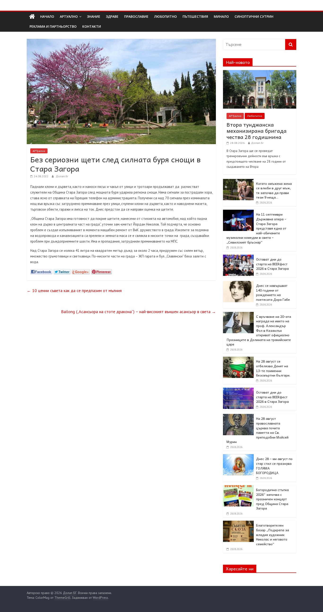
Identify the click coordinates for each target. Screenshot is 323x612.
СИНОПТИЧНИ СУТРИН (254, 16)
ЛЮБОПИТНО (165, 16)
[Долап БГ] (32, 17)
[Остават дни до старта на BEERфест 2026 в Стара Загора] (238, 257)
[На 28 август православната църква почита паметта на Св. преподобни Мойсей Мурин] (238, 416)
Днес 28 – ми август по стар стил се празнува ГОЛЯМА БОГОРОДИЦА (274, 465)
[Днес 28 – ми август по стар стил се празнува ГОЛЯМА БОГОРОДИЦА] (238, 457)
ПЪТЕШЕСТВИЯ (195, 16)
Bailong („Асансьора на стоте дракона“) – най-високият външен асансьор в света (138, 311)
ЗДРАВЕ (112, 16)
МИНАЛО (221, 16)
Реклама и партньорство (53, 26)
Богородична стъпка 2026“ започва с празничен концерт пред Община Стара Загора (272, 499)
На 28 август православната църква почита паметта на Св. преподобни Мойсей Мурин (257, 430)
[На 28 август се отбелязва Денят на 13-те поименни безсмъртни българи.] (238, 359)
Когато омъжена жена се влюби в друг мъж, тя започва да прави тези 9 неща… (274, 190)
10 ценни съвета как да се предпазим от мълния (74, 290)
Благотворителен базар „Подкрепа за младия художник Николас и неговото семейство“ (272, 534)
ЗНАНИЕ (93, 16)
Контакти (91, 26)
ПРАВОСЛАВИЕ (136, 16)
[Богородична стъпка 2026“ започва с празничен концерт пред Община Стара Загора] (238, 488)
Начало (47, 16)
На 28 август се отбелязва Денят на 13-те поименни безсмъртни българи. (273, 368)
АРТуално (69, 16)
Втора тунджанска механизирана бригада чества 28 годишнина (257, 130)
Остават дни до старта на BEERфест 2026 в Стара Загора (272, 264)
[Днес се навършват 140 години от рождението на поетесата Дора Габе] (238, 283)
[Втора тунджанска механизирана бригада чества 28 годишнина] (259, 73)
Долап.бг (62, 176)
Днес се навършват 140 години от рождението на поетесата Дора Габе (273, 292)
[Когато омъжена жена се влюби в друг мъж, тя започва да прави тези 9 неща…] (238, 181)
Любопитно (254, 116)
